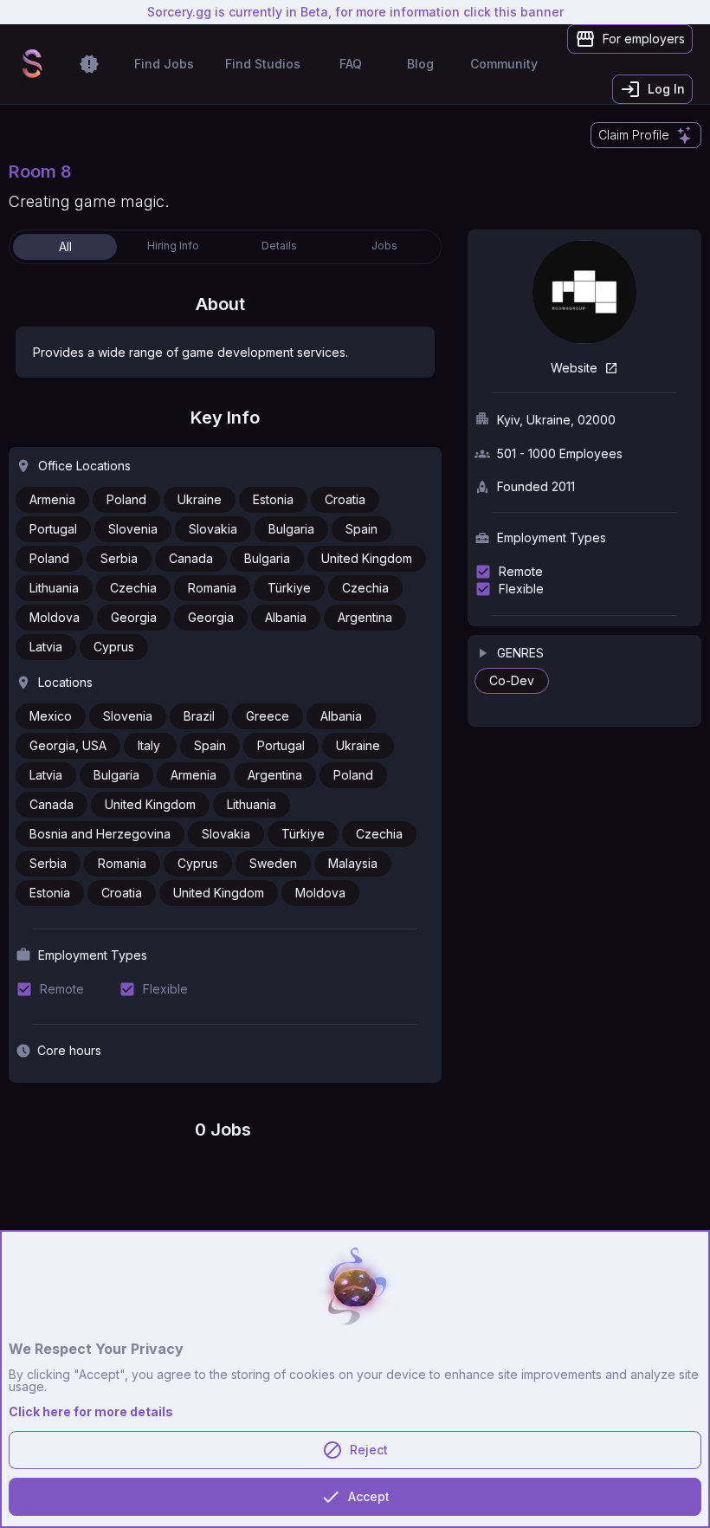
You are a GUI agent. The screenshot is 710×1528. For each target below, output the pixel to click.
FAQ (350, 63)
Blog (420, 63)
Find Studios (262, 63)
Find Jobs (164, 63)
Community (504, 63)
